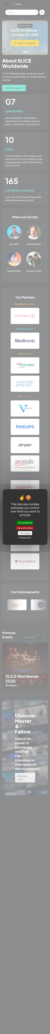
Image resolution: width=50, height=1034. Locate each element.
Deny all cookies (25, 527)
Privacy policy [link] (25, 537)
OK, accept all (25, 522)
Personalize (25, 533)
